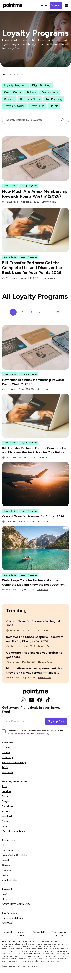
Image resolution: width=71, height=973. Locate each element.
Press (5, 875)
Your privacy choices (59, 934)
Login (43, 5)
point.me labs (9, 879)
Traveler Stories (14, 106)
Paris (4, 786)
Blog (4, 845)
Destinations (49, 92)
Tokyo (5, 801)
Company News (30, 99)
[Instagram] (23, 700)
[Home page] (13, 5)
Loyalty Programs (15, 85)
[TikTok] (48, 700)
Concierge (7, 757)
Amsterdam (8, 816)
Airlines (31, 92)
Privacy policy (21, 934)
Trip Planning (53, 99)
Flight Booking (41, 85)
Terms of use (7, 934)
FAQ (4, 894)
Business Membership (14, 762)
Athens (6, 811)
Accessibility (40, 932)
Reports (9, 99)
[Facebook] (39, 700)
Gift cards (7, 772)
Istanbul (6, 826)
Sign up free (56, 721)
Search (6, 752)
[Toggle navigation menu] (66, 5)
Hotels (54, 106)
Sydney (6, 821)
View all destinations (13, 831)
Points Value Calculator (15, 855)
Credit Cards (12, 92)
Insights (5, 74)
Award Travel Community (16, 903)
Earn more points (11, 850)
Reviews (6, 870)
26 (58, 312)
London (6, 791)
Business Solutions (12, 917)
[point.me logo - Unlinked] (35, 691)
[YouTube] (31, 700)
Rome (5, 796)
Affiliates (7, 922)
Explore (6, 747)
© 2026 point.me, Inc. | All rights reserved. (21, 966)
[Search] (62, 119)
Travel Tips (37, 106)
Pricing (5, 767)
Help (4, 898)
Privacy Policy (42, 734)
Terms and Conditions (19, 734)
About (5, 860)
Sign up (56, 5)
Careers (6, 865)
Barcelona (7, 806)
